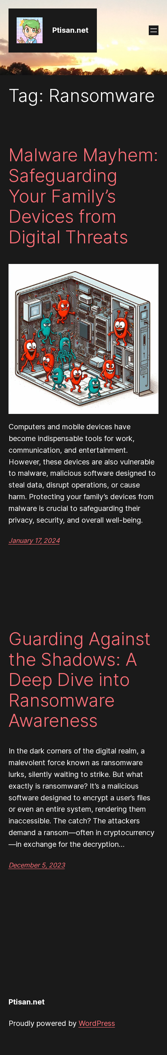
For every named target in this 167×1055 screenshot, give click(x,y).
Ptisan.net (70, 30)
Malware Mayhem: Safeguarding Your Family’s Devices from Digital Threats (83, 196)
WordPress (97, 1023)
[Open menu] (153, 30)
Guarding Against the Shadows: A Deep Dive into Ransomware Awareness (80, 680)
